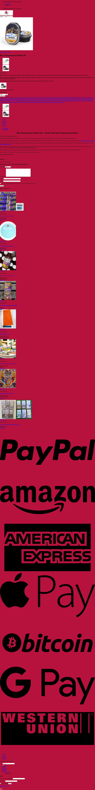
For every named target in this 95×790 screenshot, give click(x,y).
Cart (4, 120)
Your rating (2, 166)
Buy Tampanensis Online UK (46, 99)
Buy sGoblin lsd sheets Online (18, 99)
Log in (10, 783)
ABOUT (4, 118)
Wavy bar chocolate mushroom (25, 102)
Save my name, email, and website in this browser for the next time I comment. (18, 183)
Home (1, 52)
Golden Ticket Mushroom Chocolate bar (21, 101)
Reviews (4, 125)
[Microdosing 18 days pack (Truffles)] (6, 64)
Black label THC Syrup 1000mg (7, 275)
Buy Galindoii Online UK (39, 98)
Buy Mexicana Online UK (85, 98)
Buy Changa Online (73, 97)
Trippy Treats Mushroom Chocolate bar (9, 102)
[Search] (3, 765)
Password (2, 781)
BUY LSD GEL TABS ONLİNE (51, 98)
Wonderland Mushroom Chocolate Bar (56, 102)
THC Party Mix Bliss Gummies (7, 245)
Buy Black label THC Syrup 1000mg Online (59, 97)
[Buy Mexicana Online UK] (6, 70)
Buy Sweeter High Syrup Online (32, 99)
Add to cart (3, 95)
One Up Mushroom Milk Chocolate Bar (72, 101)
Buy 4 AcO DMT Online (29, 97)
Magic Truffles (7, 52)
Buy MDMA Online (75, 98)
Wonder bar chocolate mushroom (39, 102)
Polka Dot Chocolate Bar (86, 101)
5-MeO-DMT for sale (19, 97)
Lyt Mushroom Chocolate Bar (56, 101)
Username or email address (6, 778)
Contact (4, 122)
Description (5, 128)
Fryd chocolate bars (85, 99)
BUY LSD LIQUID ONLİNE (64, 98)
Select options (3, 338)
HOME (4, 123)
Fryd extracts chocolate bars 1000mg (8, 363)
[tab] (49, 128)
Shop (4, 126)
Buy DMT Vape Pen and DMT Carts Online (24, 98)
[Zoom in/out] (1, 788)
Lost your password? (4, 786)
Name (1, 178)
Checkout (5, 121)
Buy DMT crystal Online (8, 98)
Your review (3, 176)
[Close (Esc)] (0, 788)
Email (1, 181)
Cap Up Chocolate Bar (57, 99)
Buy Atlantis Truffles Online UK (42, 97)
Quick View (2, 211)
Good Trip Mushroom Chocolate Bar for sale (40, 101)
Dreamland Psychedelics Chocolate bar (71, 99)
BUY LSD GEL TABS (4, 333)
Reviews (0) (5, 129)
